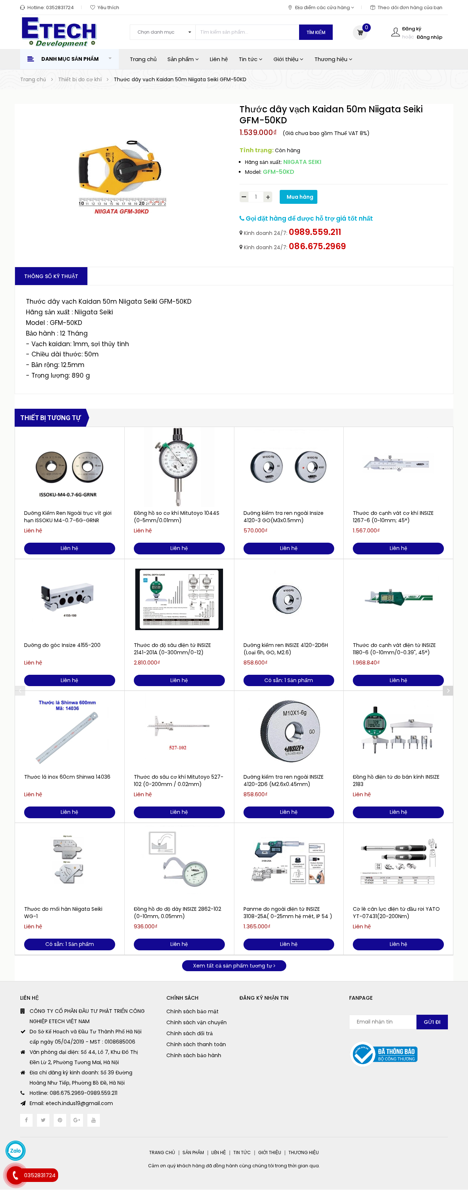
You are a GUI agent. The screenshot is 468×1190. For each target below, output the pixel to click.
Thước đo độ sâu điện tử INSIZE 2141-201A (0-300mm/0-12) (172, 648)
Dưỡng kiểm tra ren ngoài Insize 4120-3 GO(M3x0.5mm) (284, 516)
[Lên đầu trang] (448, 1148)
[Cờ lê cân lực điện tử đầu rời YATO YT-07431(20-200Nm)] (398, 863)
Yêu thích (108, 7)
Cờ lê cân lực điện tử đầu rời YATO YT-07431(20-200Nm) (396, 912)
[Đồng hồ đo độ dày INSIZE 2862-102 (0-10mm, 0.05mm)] (179, 863)
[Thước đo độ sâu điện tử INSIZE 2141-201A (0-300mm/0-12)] (179, 599)
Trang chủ (143, 59)
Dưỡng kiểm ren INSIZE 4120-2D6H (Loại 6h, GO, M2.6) (286, 648)
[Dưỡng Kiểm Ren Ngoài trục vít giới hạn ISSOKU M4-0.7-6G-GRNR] (70, 467)
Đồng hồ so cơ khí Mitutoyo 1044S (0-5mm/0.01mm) (176, 516)
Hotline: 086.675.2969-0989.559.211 (73, 1093)
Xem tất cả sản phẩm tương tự (233, 965)
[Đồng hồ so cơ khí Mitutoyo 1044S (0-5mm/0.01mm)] (179, 467)
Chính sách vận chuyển (196, 1022)
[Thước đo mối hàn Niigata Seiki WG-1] (70, 863)
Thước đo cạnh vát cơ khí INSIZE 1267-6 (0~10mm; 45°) (393, 516)
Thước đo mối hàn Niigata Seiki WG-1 (63, 912)
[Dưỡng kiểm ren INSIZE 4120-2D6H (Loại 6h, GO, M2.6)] (289, 599)
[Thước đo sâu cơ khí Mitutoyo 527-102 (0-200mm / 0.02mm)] (179, 731)
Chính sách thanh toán (196, 1044)
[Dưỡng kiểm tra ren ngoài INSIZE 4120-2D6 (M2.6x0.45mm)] (289, 731)
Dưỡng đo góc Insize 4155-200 (62, 645)
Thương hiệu (331, 59)
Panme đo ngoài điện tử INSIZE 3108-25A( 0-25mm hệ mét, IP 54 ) (288, 912)
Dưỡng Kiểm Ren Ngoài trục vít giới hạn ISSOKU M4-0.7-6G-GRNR (68, 516)
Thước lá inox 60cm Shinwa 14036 (67, 777)
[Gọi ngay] (15, 1175)
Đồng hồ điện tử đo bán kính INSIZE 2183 (396, 780)
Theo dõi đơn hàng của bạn (410, 7)
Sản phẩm (181, 59)
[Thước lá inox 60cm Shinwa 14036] (70, 731)
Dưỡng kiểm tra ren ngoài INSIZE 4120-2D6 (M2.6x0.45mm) (284, 780)
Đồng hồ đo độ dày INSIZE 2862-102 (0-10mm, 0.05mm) (177, 912)
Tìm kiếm (315, 32)
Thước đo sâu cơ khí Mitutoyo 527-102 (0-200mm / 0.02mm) (178, 780)
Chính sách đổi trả (189, 1033)
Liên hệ (219, 59)
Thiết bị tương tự (50, 418)
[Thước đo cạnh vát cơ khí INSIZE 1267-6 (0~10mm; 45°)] (398, 467)
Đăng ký (411, 28)
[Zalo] (15, 1151)
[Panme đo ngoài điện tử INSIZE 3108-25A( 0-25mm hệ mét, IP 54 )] (289, 863)
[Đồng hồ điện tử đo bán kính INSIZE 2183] (398, 731)
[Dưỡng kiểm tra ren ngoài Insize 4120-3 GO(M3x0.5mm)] (289, 467)
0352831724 (60, 7)
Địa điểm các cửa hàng (323, 7)
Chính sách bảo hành (193, 1055)
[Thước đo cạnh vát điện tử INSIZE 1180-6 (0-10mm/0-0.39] (398, 599)
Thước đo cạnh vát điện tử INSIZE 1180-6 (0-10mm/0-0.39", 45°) (394, 648)
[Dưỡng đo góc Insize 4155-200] (70, 599)
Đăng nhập (429, 37)
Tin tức (249, 59)
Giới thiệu (286, 59)
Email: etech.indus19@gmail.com (71, 1103)
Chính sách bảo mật (192, 1011)
